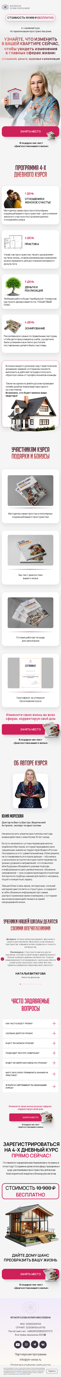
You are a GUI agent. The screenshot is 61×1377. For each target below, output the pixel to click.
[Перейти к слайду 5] (29, 984)
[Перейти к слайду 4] (27, 984)
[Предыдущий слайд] (2, 959)
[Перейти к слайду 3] (24, 984)
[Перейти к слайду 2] (22, 984)
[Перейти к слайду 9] (38, 984)
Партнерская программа (30, 1354)
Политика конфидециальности (30, 1365)
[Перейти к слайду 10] (40, 984)
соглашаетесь (18, 1372)
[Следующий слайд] (58, 959)
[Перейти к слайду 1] (20, 984)
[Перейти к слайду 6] (31, 984)
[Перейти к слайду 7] (33, 984)
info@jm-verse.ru (30, 1359)
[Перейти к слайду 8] (36, 984)
